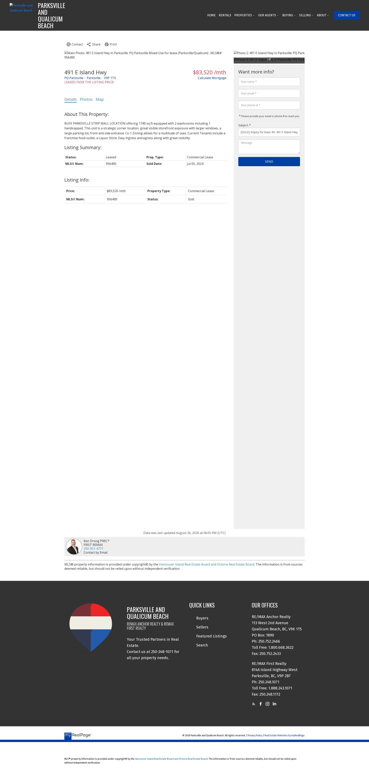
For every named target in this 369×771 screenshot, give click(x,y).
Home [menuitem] (211, 15)
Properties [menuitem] (243, 15)
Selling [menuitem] (305, 15)
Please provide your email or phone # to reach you (270, 116)
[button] (346, 15)
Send (269, 161)
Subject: (243, 125)
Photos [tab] (86, 99)
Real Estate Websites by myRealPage (284, 735)
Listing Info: (77, 180)
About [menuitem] (321, 15)
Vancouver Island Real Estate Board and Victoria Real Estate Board (206, 564)
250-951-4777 (93, 548)
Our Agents (267, 15)
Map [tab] (100, 99)
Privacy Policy (255, 735)
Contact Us (346, 15)
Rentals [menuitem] (225, 15)
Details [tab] (70, 99)
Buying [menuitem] (287, 15)
